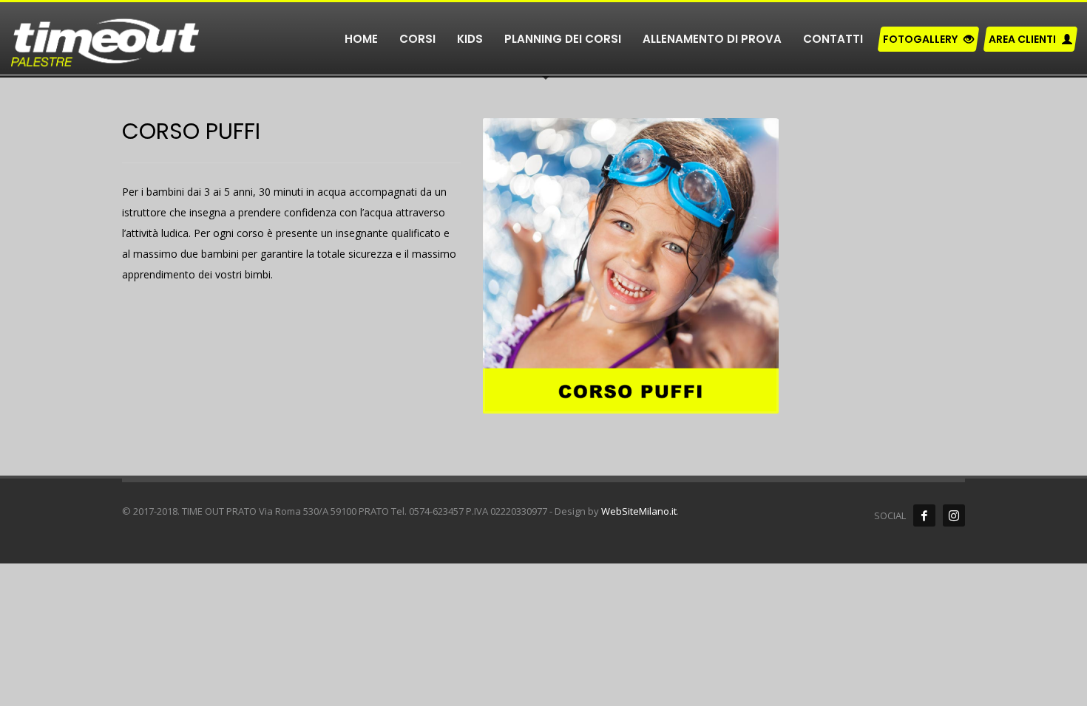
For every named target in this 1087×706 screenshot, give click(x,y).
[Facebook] (924, 515)
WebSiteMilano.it (639, 511)
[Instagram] (954, 515)
